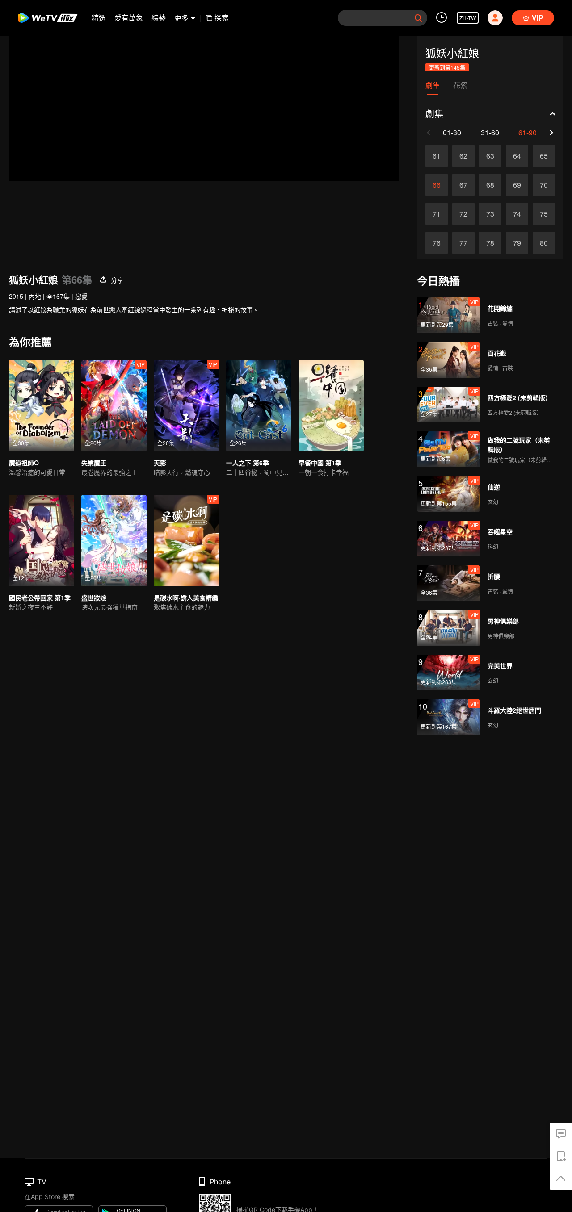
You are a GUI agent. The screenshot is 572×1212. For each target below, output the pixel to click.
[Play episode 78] (490, 243)
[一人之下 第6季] (258, 405)
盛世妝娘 (93, 597)
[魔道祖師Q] (41, 405)
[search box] (418, 18)
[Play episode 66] (436, 185)
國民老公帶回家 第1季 (40, 597)
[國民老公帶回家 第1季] (41, 540)
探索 (221, 18)
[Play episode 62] (463, 156)
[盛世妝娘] (114, 540)
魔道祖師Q (24, 462)
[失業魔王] (114, 405)
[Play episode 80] (544, 243)
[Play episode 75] (544, 214)
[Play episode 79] (517, 243)
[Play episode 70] (544, 185)
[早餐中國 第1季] (331, 405)
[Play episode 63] (490, 156)
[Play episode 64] (517, 156)
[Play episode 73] (490, 214)
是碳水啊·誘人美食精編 (186, 597)
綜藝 (158, 18)
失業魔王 (93, 462)
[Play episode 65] (544, 156)
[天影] (186, 405)
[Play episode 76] (436, 243)
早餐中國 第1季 (320, 462)
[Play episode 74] (517, 214)
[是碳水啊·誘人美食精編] (186, 540)
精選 (99, 18)
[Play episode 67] (463, 185)
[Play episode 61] (436, 156)
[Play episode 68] (490, 185)
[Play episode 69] (517, 185)
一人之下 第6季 (247, 462)
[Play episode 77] (463, 243)
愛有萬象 (128, 18)
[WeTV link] (48, 18)
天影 (160, 462)
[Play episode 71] (436, 214)
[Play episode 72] (463, 214)
